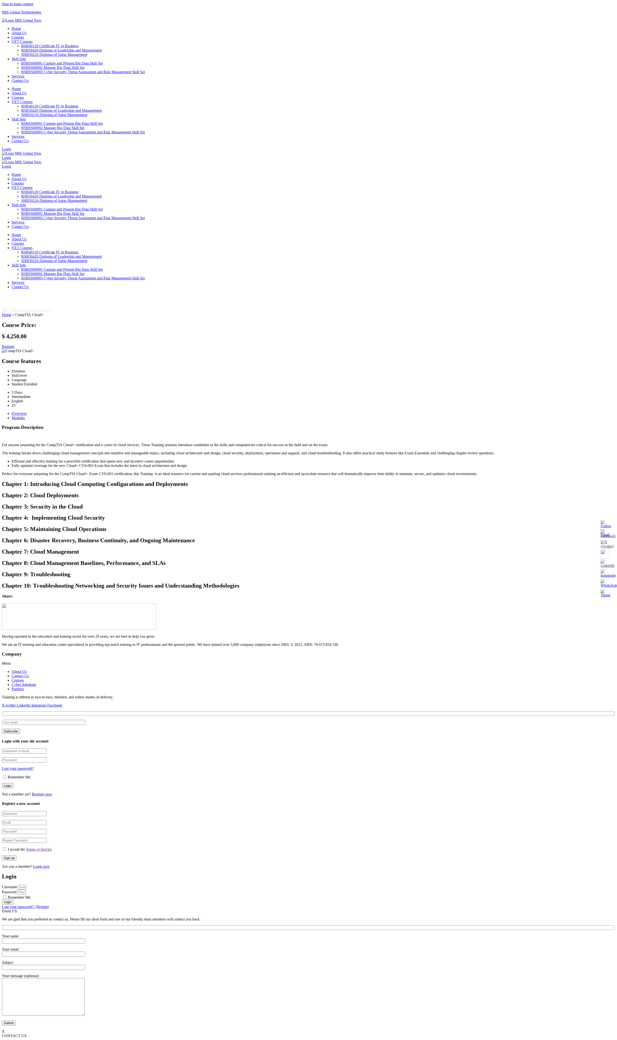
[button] (308, 663)
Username (9, 887)
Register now (42, 794)
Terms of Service (39, 849)
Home (16, 28)
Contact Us (20, 81)
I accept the (30, 849)
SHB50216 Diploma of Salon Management (54, 55)
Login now (41, 866)
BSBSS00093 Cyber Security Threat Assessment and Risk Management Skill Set (83, 72)
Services (18, 76)
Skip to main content (17, 4)
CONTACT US (14, 1036)
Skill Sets (19, 59)
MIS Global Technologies (21, 12)
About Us (19, 33)
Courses (18, 37)
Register (42, 907)
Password (9, 892)
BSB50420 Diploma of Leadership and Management (61, 50)
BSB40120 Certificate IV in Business (49, 46)
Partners (18, 689)
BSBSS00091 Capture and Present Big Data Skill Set (62, 63)
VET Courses (22, 42)
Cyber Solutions (24, 684)
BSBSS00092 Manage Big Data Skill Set (52, 68)
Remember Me (18, 777)
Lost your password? (18, 768)
